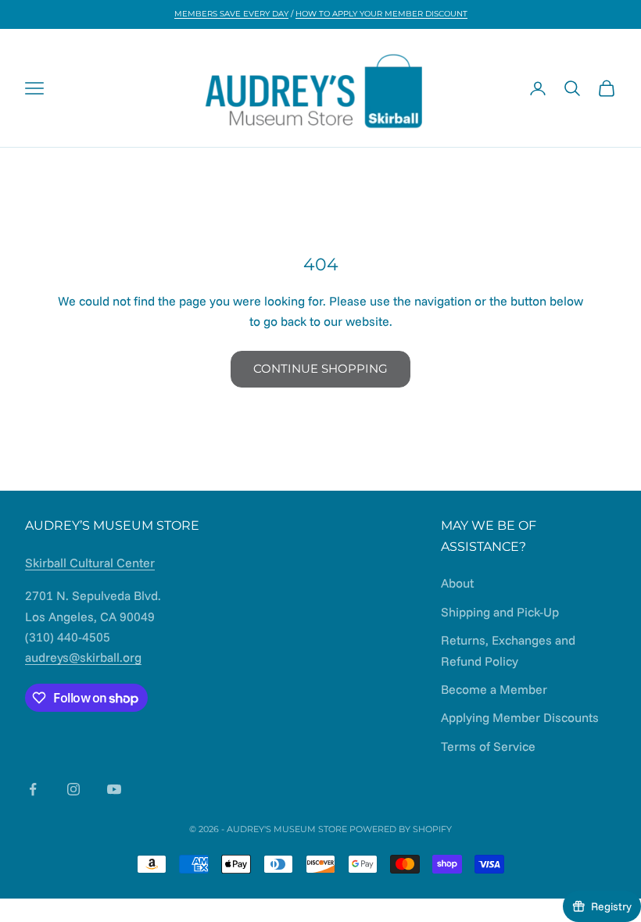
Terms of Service (488, 746)
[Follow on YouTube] (114, 789)
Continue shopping (320, 368)
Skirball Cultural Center (90, 562)
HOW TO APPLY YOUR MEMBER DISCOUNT (381, 14)
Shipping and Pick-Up (500, 612)
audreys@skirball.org (83, 657)
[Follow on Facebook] (33, 789)
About (457, 583)
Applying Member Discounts (520, 717)
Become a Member (494, 689)
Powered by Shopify (400, 829)
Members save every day (231, 14)
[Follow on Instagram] (73, 789)
